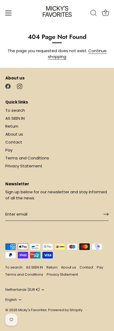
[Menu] (8, 13)
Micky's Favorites (32, 310)
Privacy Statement (23, 166)
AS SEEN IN (15, 118)
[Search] (93, 14)
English (11, 300)
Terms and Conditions (27, 158)
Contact (13, 142)
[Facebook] (8, 86)
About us (14, 134)
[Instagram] (19, 86)
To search (15, 110)
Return (11, 126)
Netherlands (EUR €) (22, 290)
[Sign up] (106, 214)
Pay (8, 150)
